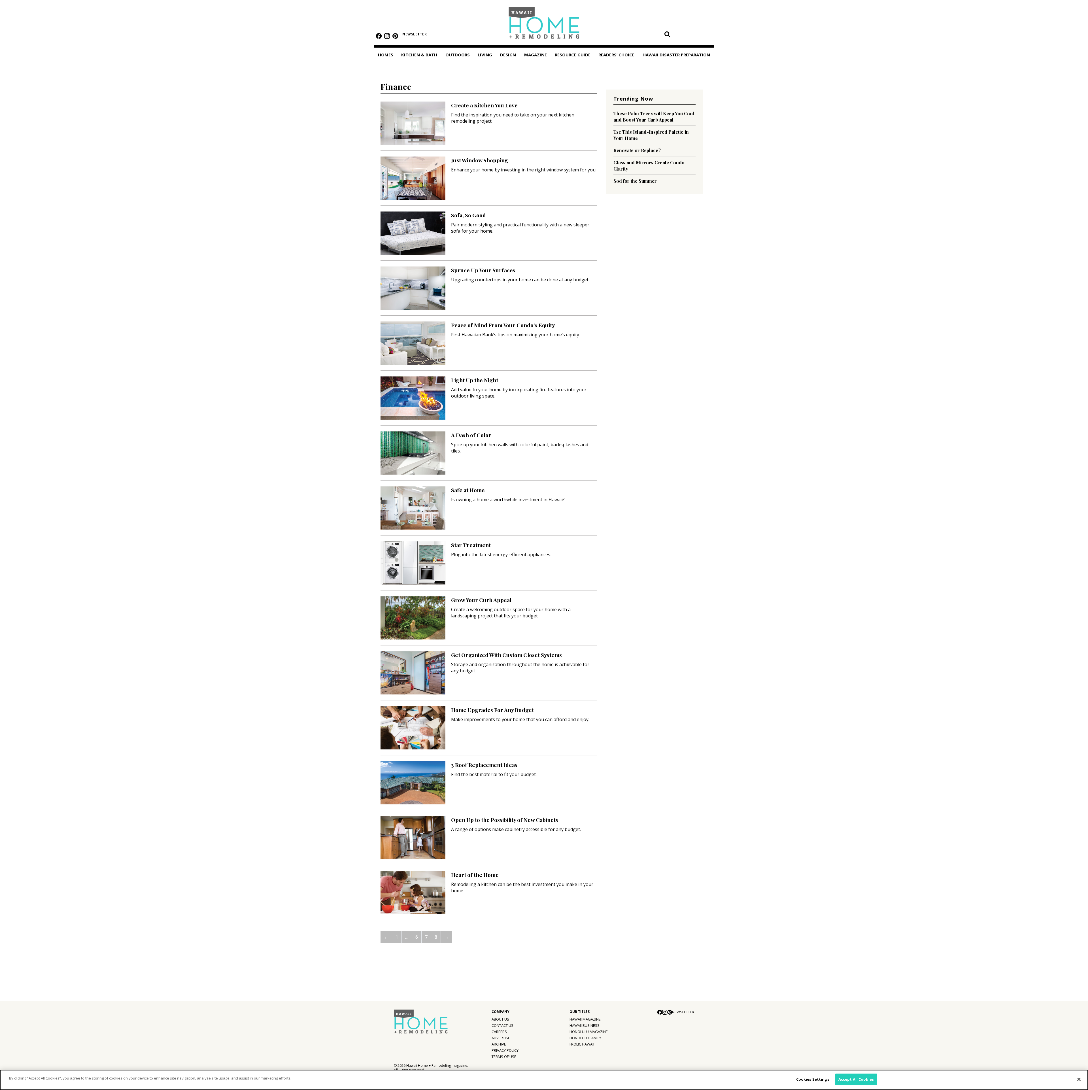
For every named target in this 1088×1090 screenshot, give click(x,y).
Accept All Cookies (856, 1079)
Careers (499, 1031)
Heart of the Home (475, 874)
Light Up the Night (474, 380)
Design (508, 55)
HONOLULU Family (585, 1037)
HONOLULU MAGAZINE (589, 1031)
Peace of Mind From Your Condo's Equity (503, 325)
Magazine (535, 55)
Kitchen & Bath (419, 55)
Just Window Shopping (479, 160)
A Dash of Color (471, 435)
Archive (499, 1044)
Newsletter (414, 34)
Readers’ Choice (616, 55)
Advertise (501, 1037)
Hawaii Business (585, 1025)
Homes (385, 55)
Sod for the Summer (635, 181)
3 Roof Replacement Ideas (484, 764)
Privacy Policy (505, 1050)
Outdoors (457, 55)
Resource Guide (572, 55)
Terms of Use (504, 1056)
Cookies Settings (812, 1079)
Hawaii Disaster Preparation (676, 55)
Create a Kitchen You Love (484, 105)
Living (485, 55)
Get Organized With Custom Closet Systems (506, 654)
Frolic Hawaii (582, 1044)
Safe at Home (468, 490)
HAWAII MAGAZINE (585, 1019)
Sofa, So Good (468, 215)
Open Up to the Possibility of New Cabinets (504, 819)
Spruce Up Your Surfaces (483, 270)
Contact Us (502, 1025)
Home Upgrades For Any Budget (492, 709)
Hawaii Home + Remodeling (544, 25)
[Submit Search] (667, 34)
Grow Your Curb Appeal (481, 600)
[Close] (1079, 1079)
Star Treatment (471, 545)
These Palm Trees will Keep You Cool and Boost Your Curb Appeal (653, 117)
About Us (500, 1019)
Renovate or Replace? (637, 150)
